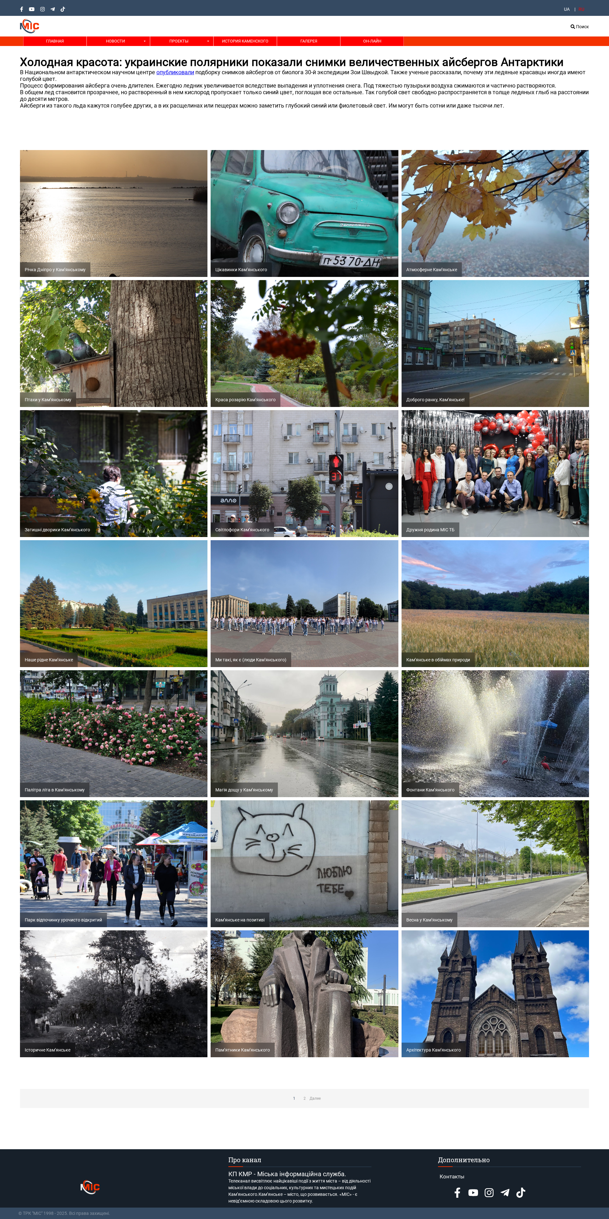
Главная (55, 41)
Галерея (308, 41)
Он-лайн (372, 41)
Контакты (452, 1176)
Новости (115, 41)
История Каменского (245, 41)
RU (581, 9)
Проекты (178, 41)
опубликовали (175, 72)
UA (567, 9)
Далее (315, 1098)
